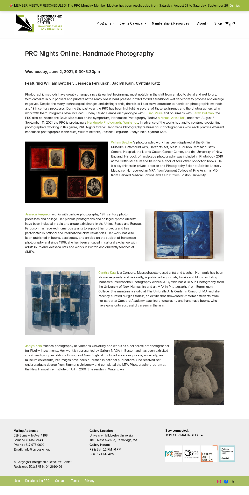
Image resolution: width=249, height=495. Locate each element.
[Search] (233, 23)
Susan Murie (153, 113)
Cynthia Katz (107, 273)
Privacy (89, 480)
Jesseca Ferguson (38, 214)
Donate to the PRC (37, 480)
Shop (218, 23)
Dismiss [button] (234, 5)
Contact (60, 480)
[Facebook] (226, 481)
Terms (75, 480)
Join (17, 480)
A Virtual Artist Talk (171, 118)
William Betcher (122, 142)
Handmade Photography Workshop (112, 122)
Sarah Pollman (203, 113)
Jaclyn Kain (34, 346)
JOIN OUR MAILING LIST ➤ (184, 435)
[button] (113, 23)
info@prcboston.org (38, 449)
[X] (233, 481)
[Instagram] (219, 481)
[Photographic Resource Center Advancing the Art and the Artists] (39, 23)
